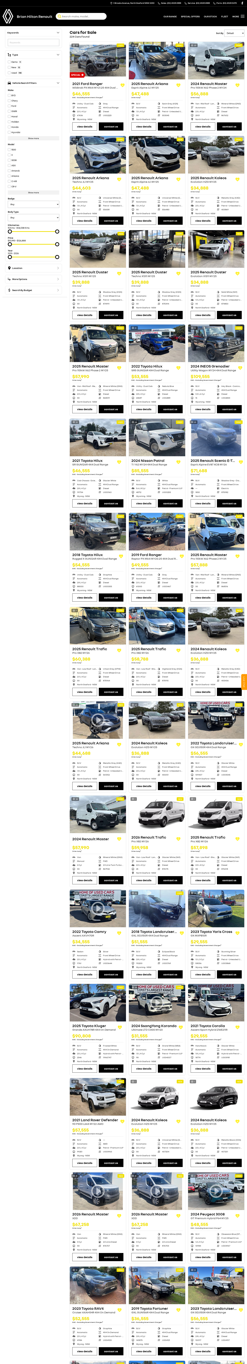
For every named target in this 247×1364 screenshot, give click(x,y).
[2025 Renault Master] (98, 343)
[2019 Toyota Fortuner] (157, 1285)
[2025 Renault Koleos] (216, 155)
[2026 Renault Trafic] (157, 814)
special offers (190, 16)
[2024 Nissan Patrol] (157, 437)
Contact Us (111, 126)
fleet (224, 16)
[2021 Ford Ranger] (98, 60)
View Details (84, 126)
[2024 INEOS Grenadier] (216, 343)
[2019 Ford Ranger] (157, 531)
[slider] (10, 231)
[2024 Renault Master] (216, 60)
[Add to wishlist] (122, 85)
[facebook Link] (242, 3)
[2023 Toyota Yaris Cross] (216, 908)
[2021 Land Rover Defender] (98, 1097)
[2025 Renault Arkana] (157, 60)
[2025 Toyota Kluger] (98, 1002)
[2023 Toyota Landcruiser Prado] (216, 1285)
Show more (33, 138)
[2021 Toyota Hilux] (98, 437)
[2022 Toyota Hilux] (157, 343)
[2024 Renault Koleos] (216, 626)
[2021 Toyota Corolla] (216, 1002)
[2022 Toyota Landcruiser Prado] (216, 720)
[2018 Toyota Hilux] (98, 531)
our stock (210, 16)
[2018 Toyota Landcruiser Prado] (157, 908)
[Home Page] (8, 16)
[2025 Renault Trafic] (98, 626)
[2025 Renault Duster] (98, 249)
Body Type (13, 211)
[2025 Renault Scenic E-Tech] (216, 437)
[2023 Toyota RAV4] (98, 1285)
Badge (11, 198)
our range (170, 16)
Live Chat (244, 682)
